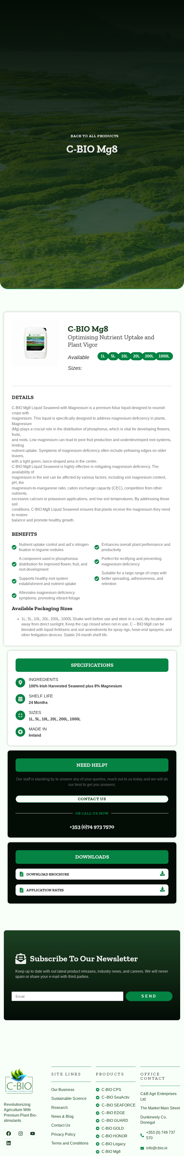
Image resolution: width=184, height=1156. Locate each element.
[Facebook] (8, 1133)
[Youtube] (32, 1133)
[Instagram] (20, 1133)
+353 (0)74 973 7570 (92, 826)
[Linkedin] (8, 1143)
